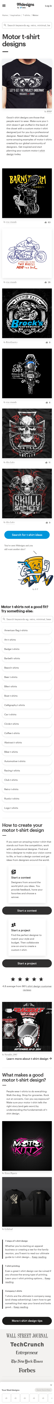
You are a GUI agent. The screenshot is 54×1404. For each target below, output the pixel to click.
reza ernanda (11, 221)
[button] (51, 1385)
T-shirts (27, 15)
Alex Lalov (10, 462)
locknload (9, 1229)
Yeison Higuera (11, 1173)
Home (5, 15)
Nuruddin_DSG (11, 1054)
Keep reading (39, 1257)
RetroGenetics (11, 342)
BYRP (49, 111)
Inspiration (15, 15)
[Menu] (4, 6)
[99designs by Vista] (25, 6)
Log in (48, 5)
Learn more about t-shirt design (27, 1058)
